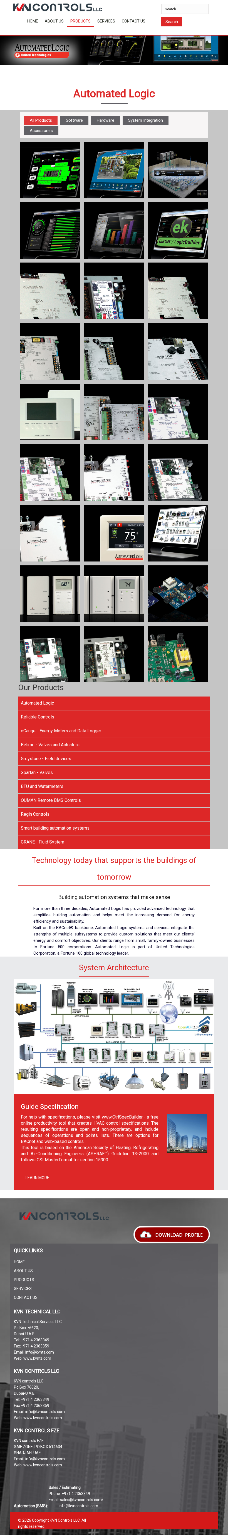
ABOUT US (54, 21)
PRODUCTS (24, 1279)
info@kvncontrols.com (45, 1411)
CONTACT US (133, 21)
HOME (32, 21)
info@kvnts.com (39, 1352)
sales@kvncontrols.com (81, 1499)
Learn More (37, 1177)
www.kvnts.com (37, 1358)
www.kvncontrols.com (42, 1418)
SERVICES (106, 21)
